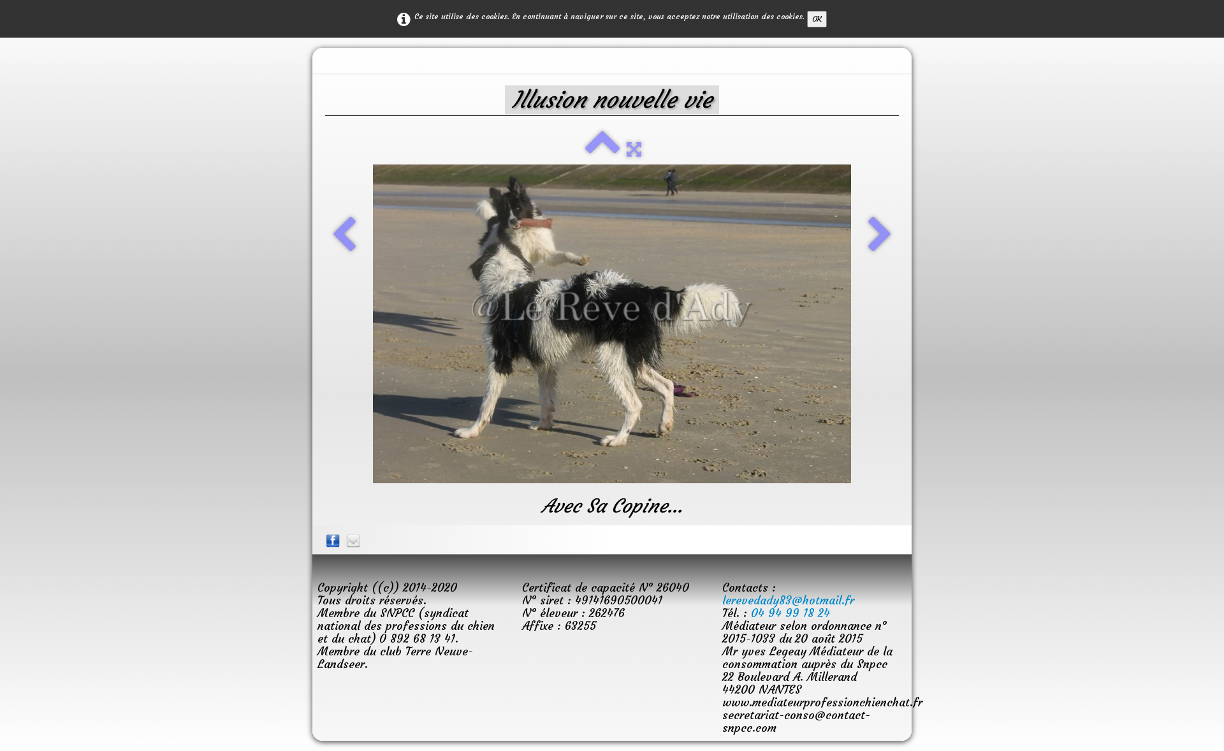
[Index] (602, 149)
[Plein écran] (634, 149)
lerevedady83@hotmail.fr (788, 600)
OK (817, 19)
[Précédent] (344, 236)
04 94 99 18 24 (790, 613)
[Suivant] (880, 236)
